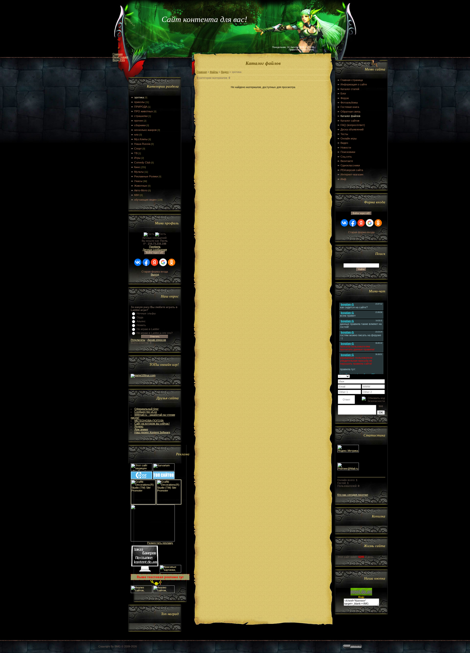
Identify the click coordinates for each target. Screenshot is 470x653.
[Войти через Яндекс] (154, 262)
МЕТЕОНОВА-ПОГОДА (149, 420)
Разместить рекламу (160, 542)
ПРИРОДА (140, 106)
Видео (225, 71)
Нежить (141, 325)
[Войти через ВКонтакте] (137, 262)
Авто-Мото (140, 190)
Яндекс (138, 426)
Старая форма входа (154, 271)
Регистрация (120, 57)
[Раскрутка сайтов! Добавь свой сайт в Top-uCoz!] (164, 478)
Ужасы (138, 181)
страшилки (141, 116)
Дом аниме (141, 429)
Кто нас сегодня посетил (352, 494)
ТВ (136, 153)
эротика (139, 97)
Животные (140, 185)
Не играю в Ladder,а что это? (155, 333)
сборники (140, 125)
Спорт (138, 148)
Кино (137, 167)
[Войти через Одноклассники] (171, 262)
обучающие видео (145, 199)
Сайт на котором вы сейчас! (152, 423)
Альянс (141, 321)
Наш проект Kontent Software (152, 432)
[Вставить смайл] (383, 376)
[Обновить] (378, 376)
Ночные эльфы (146, 313)
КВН (136, 195)
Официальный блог (146, 408)
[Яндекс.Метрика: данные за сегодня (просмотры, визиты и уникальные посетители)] (348, 448)
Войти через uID (154, 253)
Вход (116, 59)
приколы (139, 102)
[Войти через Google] (163, 262)
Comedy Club (142, 162)
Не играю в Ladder (148, 329)
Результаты (138, 339)
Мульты (139, 171)
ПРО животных (143, 111)
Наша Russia (142, 143)
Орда (140, 317)
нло (136, 134)
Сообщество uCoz (145, 411)
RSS (122, 59)
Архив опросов (156, 339)
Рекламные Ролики (146, 176)
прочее (138, 120)
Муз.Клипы (141, 139)
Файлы (214, 71)
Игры (137, 157)
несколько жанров (145, 129)
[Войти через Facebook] (146, 262)
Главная (118, 54)
